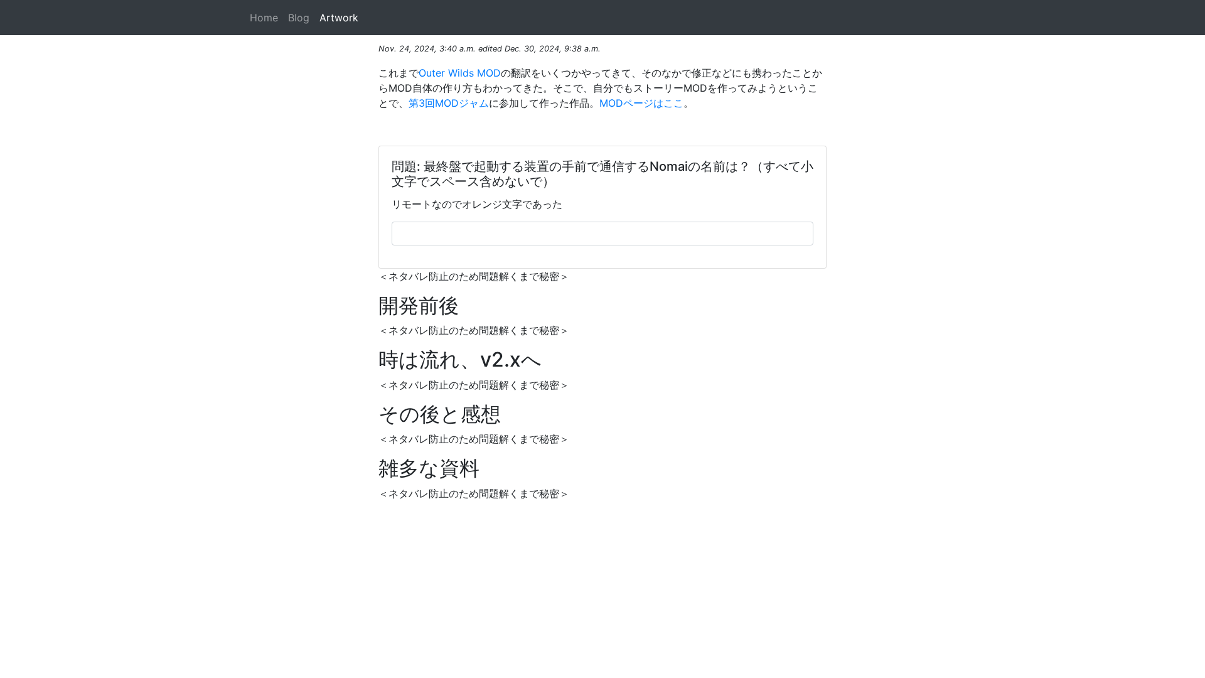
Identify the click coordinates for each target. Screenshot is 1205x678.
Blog (298, 17)
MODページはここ (641, 103)
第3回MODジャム (449, 103)
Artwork (338, 17)
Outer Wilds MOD (460, 73)
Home (264, 17)
